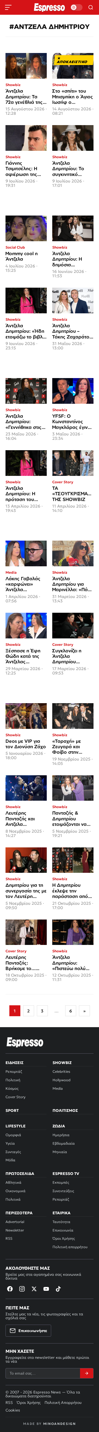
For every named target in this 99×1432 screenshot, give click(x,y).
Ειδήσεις (14, 1062)
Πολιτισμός (65, 1110)
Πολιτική (13, 1080)
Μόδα (10, 1160)
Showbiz (62, 1062)
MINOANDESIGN (59, 1424)
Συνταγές (13, 1152)
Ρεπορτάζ (14, 1071)
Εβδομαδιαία (64, 1143)
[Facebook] (10, 1288)
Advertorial (15, 1221)
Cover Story (16, 1097)
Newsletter (15, 1230)
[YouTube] (46, 1288)
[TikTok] (58, 1288)
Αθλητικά (13, 1182)
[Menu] (8, 7)
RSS (9, 1238)
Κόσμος (12, 1088)
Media (58, 1088)
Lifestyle (16, 1126)
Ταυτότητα (61, 1221)
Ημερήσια (61, 1135)
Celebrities (61, 1071)
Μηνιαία (60, 1152)
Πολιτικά (13, 1199)
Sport (12, 1110)
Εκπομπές (61, 1182)
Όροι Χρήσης (64, 1238)
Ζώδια (59, 1126)
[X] (34, 1288)
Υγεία (10, 1143)
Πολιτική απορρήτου (70, 1247)
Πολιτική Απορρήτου (63, 1402)
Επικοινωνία (63, 1230)
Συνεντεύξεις (63, 1191)
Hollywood (61, 1080)
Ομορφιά (13, 1135)
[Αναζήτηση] (91, 7)
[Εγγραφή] (86, 1373)
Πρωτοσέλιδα (20, 1173)
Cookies (13, 1410)
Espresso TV (66, 1173)
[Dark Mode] (76, 7)
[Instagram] (22, 1288)
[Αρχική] (25, 1042)
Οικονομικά (16, 1191)
